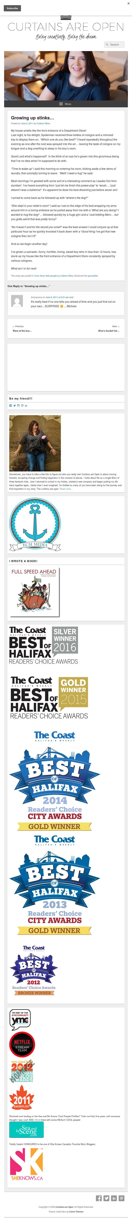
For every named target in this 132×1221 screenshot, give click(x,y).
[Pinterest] (121, 1198)
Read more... (66, 488)
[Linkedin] (114, 1198)
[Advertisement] (35, 367)
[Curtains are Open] (66, 99)
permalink (93, 275)
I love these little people (45, 275)
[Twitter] (106, 1198)
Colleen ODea (43, 123)
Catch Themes (76, 1211)
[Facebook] (99, 1198)
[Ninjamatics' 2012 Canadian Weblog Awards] (22, 1083)
